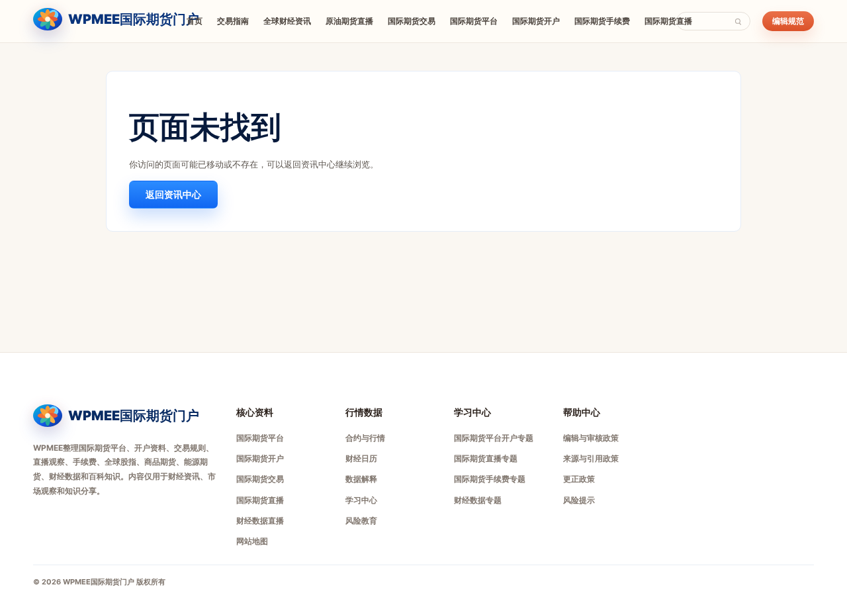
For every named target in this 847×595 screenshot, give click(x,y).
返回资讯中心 (173, 194)
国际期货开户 (536, 21)
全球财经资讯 (287, 21)
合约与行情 (365, 438)
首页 (194, 21)
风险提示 (579, 500)
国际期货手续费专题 (489, 479)
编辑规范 (788, 21)
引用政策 (720, 581)
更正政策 (579, 479)
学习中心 (361, 500)
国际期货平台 (474, 21)
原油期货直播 (349, 21)
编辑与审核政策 (591, 438)
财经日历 (361, 458)
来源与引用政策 (591, 458)
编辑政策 (680, 581)
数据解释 (361, 479)
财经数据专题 (478, 500)
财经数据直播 (260, 521)
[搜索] (737, 21)
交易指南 (233, 21)
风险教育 (361, 521)
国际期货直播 (668, 21)
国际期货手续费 (602, 21)
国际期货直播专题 (485, 458)
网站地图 (252, 541)
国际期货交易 (411, 21)
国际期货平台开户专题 (493, 438)
